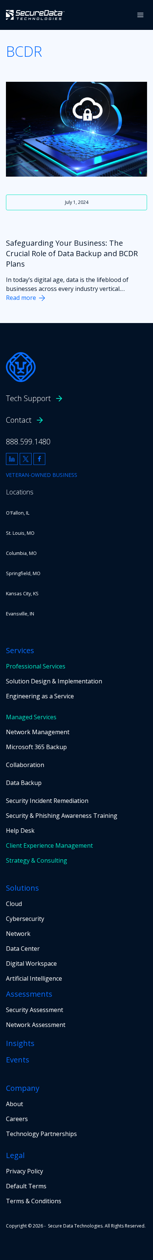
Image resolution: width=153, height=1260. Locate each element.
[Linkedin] (12, 459)
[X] (26, 459)
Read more (21, 298)
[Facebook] (39, 459)
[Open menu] (140, 15)
